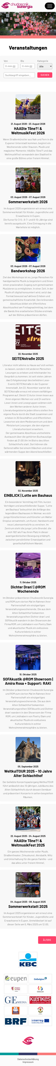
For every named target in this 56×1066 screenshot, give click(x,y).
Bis (22, 60)
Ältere (47, 940)
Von (6, 60)
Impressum (28, 1062)
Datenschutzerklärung (28, 1059)
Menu (50, 6)
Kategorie (42, 60)
